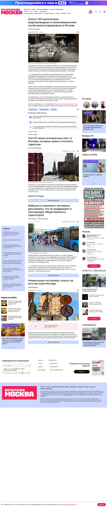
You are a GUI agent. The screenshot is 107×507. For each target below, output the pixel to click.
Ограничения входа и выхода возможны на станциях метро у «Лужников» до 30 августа (11, 233)
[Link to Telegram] (19, 373)
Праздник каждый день (10, 325)
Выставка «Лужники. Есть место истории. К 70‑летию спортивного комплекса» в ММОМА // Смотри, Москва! (86, 105)
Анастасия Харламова (34, 148)
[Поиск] (96, 11)
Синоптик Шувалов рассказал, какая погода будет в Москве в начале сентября (12, 254)
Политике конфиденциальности (67, 504)
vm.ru (70, 393)
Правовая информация (46, 388)
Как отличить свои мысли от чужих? (95, 237)
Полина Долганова (42, 218)
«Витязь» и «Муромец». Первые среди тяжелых (95, 303)
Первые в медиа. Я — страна (52, 13)
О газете (42, 386)
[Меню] (104, 11)
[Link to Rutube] (25, 373)
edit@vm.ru (82, 394)
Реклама (48, 386)
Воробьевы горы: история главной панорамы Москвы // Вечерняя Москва (95, 105)
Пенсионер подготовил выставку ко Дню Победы (96, 311)
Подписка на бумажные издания (60, 386)
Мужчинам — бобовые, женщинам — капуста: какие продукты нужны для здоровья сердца (12, 285)
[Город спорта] (90, 12)
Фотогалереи (42, 369)
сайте (41, 97)
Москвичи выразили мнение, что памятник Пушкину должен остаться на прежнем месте (12, 246)
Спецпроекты (43, 11)
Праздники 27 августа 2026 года (13, 329)
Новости (26, 11)
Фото (31, 11)
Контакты (92, 386)
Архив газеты (54, 363)
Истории (86, 99)
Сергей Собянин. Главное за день (12, 240)
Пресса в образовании (56, 9)
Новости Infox (9, 297)
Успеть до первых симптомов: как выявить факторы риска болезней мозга (93, 127)
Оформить (82, 371)
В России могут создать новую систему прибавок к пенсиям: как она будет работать (12, 270)
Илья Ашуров (32, 218)
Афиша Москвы (38, 13)
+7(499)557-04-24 (67, 394)
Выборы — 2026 (65, 13)
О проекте (94, 318)
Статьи (40, 363)
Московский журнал (43, 9)
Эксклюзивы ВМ (28, 13)
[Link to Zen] (13, 373)
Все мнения (94, 266)
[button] (4, 329)
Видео (36, 11)
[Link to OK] (9, 373)
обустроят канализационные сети (65, 104)
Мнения (86, 232)
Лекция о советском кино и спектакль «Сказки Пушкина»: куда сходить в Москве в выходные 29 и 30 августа (13, 262)
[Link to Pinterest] (29, 373)
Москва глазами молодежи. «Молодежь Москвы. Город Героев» (94, 145)
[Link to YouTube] (16, 373)
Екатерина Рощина (92, 257)
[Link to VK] (6, 373)
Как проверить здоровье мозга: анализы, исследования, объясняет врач (94, 117)
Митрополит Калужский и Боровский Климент (93, 235)
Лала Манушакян (33, 287)
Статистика (33, 109)
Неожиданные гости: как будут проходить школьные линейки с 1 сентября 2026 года (11, 277)
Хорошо (101, 504)
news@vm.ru (43, 396)
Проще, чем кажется (90, 161)
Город (4, 236)
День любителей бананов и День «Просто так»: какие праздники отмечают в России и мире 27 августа (12, 341)
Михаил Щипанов (91, 249)
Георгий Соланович (34, 29)
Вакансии (80, 386)
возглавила (37, 185)
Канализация (44, 109)
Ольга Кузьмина (91, 242)
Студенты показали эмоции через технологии (96, 295)
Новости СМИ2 (32, 134)
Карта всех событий (49, 327)
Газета (34, 9)
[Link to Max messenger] (3, 373)
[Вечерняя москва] (19, 392)
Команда (86, 386)
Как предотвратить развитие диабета (94, 166)
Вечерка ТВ (27, 9)
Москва (53, 109)
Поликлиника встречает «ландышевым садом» (90, 290)
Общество (5, 257)
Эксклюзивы (88, 112)
